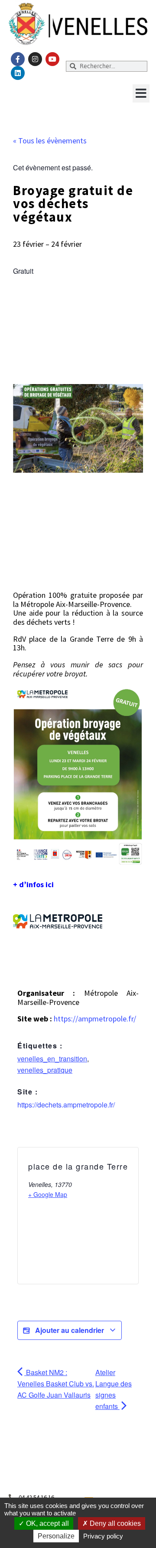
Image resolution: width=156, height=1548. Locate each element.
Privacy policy (103, 1536)
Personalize (56, 1536)
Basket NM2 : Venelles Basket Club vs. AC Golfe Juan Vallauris (55, 1383)
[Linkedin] (18, 73)
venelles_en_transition (52, 1059)
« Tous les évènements (50, 141)
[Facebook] (18, 59)
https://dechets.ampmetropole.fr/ (66, 1105)
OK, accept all (46, 1523)
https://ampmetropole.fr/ (95, 1019)
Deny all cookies (114, 1523)
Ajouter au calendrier (69, 1330)
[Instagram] (35, 59)
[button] (141, 93)
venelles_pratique (44, 1070)
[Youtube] (52, 59)
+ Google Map (47, 1194)
